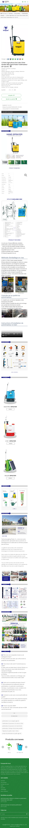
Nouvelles (3, 787)
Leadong (17, 826)
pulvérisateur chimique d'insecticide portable (12, 728)
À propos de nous (5, 784)
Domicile (3, 780)
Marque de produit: (6, 107)
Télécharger (3, 789)
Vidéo (2, 786)
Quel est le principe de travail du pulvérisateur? (11, 804)
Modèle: (4, 105)
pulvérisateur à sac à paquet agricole (10, 721)
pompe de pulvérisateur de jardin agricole (11, 733)
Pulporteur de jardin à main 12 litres (10, 731)
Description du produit (8, 112)
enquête (10, 95)
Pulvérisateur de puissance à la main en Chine (12, 723)
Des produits (4, 782)
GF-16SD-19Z (20, 752)
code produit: (5, 109)
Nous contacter (4, 791)
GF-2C (9, 752)
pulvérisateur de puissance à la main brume (12, 726)
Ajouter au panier (10, 99)
